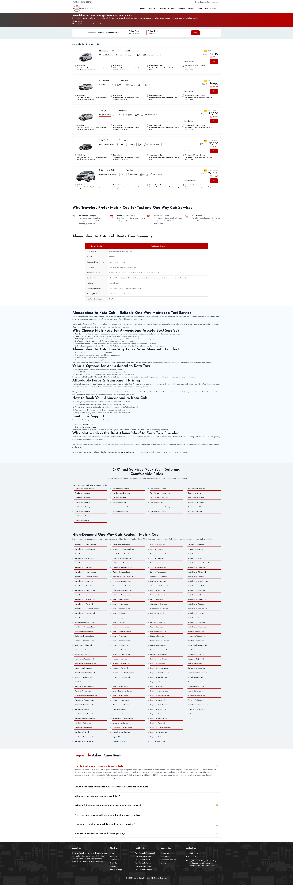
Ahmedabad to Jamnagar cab (85, 572)
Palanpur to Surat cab (196, 545)
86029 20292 (86, 2)
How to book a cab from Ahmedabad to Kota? (99, 766)
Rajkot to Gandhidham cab (160, 696)
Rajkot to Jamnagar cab (159, 691)
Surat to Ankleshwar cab (121, 641)
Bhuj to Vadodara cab (82, 654)
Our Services (114, 860)
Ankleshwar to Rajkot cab (197, 682)
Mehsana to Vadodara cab (84, 686)
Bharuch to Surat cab (157, 622)
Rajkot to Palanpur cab (158, 732)
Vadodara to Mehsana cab (197, 609)
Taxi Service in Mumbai (196, 498)
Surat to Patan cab (157, 558)
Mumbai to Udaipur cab (83, 728)
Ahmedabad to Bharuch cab (85, 590)
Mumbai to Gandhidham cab (85, 741)
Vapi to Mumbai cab (120, 737)
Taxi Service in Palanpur (83, 507)
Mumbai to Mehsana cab (121, 664)
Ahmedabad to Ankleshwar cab (86, 586)
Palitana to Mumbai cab (159, 659)
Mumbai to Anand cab (121, 645)
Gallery (191, 8)
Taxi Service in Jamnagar (159, 498)
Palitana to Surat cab (195, 549)
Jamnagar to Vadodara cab (84, 659)
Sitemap (163, 863)
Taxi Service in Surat (157, 502)
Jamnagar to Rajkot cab (197, 668)
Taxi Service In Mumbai (143, 866)
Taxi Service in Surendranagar (160, 507)
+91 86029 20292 (86, 425)
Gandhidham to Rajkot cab (197, 673)
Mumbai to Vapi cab (120, 659)
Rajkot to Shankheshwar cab (160, 728)
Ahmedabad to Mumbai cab (85, 549)
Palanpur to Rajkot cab (196, 709)
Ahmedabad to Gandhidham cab (86, 577)
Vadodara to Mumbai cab (197, 558)
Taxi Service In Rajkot (143, 863)
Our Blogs (113, 866)
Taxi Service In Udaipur (143, 870)
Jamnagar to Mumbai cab (122, 714)
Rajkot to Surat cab (157, 590)
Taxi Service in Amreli (82, 493)
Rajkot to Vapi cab (157, 714)
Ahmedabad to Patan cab (84, 604)
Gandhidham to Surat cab (159, 609)
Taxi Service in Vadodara (197, 502)
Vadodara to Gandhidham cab (198, 586)
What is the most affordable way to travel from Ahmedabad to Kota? (112, 787)
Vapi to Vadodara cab (82, 682)
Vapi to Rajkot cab (195, 691)
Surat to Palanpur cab (158, 567)
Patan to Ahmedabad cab (122, 581)
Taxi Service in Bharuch (121, 488)
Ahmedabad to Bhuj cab (83, 567)
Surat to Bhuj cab (119, 622)
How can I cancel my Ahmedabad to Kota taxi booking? (105, 824)
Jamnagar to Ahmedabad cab (123, 549)
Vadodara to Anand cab (196, 590)
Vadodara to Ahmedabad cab (85, 622)
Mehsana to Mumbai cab (121, 741)
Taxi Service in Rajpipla (121, 511)
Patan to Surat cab (157, 636)
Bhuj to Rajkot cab (195, 664)
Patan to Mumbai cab (158, 645)
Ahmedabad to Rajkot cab (84, 558)
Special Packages (167, 8)
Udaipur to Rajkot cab (196, 659)
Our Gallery (114, 863)
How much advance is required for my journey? (100, 834)
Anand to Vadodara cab (83, 668)
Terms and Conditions (168, 860)
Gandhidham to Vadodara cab (85, 664)
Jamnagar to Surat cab (158, 604)
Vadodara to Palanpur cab (197, 622)
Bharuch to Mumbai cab (121, 732)
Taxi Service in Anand (82, 498)
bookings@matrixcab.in (88, 427)
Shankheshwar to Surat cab (160, 641)
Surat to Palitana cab (158, 572)
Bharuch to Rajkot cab (196, 686)
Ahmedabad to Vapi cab (83, 595)
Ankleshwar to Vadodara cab (85, 673)
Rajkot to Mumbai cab (121, 700)
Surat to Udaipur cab (120, 618)
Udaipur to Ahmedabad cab (85, 641)
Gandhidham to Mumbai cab (123, 718)
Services (181, 8)
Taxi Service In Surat (142, 860)
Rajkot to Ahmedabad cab (84, 636)
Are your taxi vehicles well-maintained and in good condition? (108, 815)
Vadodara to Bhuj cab (196, 577)
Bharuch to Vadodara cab (84, 677)
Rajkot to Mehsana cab (158, 718)
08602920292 (163, 18)
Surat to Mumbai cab (120, 604)
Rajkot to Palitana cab (158, 737)
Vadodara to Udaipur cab (197, 572)
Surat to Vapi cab (156, 549)
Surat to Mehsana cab (158, 554)
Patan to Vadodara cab (83, 691)
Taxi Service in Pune (119, 502)
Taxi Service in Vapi (195, 511)
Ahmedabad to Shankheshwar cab (87, 609)
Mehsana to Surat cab (158, 632)
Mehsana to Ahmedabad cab (123, 577)
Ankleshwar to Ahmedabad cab (124, 563)
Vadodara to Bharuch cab (197, 599)
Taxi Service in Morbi (195, 493)
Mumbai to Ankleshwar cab (122, 650)
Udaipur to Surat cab (157, 595)
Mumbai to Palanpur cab (121, 677)
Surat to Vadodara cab (121, 599)
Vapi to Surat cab (156, 627)
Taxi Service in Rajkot (120, 507)
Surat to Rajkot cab (120, 613)
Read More (77, 21)
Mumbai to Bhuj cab (82, 732)
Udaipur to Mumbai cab (121, 705)
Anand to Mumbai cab (121, 723)
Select (214, 61)
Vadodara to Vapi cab (196, 604)
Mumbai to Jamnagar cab (84, 737)
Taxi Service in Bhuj (119, 498)
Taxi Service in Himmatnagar (160, 493)
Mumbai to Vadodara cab (197, 636)
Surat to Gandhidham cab (122, 632)
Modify (195, 33)
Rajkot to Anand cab (157, 700)
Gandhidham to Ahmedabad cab (124, 554)
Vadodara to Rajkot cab (197, 567)
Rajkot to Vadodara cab (83, 645)
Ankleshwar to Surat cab (159, 618)
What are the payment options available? (97, 796)
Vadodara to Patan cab (196, 613)
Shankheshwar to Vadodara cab (86, 696)
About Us (152, 8)
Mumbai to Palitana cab (121, 682)
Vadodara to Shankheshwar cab (199, 618)
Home (142, 8)
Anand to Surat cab (157, 613)
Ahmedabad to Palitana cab (85, 618)
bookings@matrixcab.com (209, 2)
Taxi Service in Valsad (195, 507)
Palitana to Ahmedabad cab (123, 595)
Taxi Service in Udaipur (158, 511)
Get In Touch (210, 8)
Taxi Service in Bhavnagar (122, 493)
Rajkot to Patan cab (157, 723)
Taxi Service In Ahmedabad (145, 853)
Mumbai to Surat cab (158, 581)
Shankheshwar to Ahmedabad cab (125, 586)
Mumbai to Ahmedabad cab (85, 627)
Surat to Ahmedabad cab (84, 632)
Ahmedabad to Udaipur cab (85, 563)
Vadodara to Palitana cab (197, 627)
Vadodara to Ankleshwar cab (198, 595)
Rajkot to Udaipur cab (158, 682)
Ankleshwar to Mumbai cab (122, 728)
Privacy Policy (165, 856)
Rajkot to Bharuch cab (158, 709)
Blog (200, 8)
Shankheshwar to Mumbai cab (161, 650)
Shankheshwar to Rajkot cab (198, 705)
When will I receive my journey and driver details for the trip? (108, 805)
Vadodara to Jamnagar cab (198, 581)
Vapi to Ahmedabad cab (121, 572)
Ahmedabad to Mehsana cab (85, 599)
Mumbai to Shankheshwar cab (123, 673)
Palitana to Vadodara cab (84, 705)
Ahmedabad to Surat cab (84, 554)
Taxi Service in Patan (82, 511)
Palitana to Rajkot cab (196, 714)
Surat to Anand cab (120, 636)
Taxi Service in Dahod (158, 488)
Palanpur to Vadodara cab (84, 700)
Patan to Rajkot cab (195, 700)
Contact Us (164, 853)
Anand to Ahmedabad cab (122, 558)
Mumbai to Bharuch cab (121, 654)
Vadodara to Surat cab (158, 577)
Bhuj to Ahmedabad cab (121, 545)
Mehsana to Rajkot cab (196, 696)
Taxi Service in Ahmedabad (84, 488)
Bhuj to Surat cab (156, 599)
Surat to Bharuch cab (157, 545)
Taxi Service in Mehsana (196, 488)
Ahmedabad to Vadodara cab (85, 545)
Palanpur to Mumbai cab (159, 654)
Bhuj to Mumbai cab (120, 709)
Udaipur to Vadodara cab (84, 650)
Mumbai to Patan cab (120, 668)
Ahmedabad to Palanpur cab (85, 613)
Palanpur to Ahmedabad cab (123, 590)
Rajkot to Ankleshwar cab (159, 705)
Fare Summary (189, 61)
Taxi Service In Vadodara (144, 856)
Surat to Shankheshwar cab (160, 563)
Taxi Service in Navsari (83, 502)
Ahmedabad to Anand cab (84, 581)
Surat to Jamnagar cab (121, 627)
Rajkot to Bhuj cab (157, 686)
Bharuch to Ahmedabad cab (122, 567)
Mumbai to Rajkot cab (83, 723)
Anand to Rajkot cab (195, 677)
